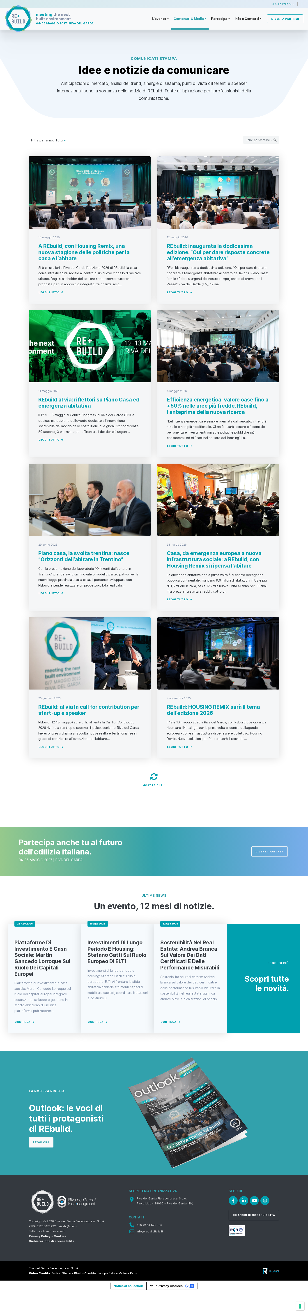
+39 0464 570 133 (149, 1225)
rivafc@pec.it (68, 1226)
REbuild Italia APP (282, 4)
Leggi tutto (49, 292)
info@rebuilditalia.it (150, 1231)
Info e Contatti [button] (247, 19)
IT (302, 4)
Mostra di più (154, 785)
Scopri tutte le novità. (267, 983)
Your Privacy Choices (166, 1286)
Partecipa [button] (219, 19)
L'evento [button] (159, 19)
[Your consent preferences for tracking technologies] (300, 1306)
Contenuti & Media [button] (189, 19)
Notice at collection (128, 1286)
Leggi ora (41, 1142)
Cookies (60, 1236)
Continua (22, 1021)
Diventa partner (285, 18)
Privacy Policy (40, 1236)
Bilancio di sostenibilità (254, 1215)
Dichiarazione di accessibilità (51, 1241)
